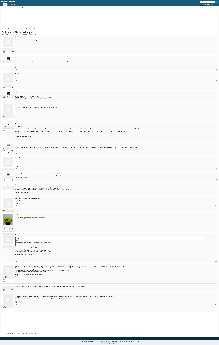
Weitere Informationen (112, 343)
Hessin (4, 187)
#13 (216, 261)
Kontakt (191, 338)
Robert (4, 126)
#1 (216, 45)
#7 (216, 153)
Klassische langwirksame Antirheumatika (18, 34)
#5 (216, 111)
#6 (216, 141)
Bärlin (13, 131)
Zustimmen (103, 343)
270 (13, 180)
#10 (216, 194)
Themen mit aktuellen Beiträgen (17, 7)
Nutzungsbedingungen (201, 338)
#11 (216, 205)
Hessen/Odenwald (11, 191)
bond (4, 226)
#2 (216, 69)
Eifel (32, 34)
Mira (4, 306)
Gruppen (12, 4)
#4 (216, 100)
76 (13, 52)
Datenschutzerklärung (211, 338)
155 (13, 190)
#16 (216, 304)
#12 (216, 221)
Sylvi (4, 148)
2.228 (13, 64)
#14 (216, 278)
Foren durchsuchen (5, 7)
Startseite (186, 338)
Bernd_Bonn (5, 276)
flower (4, 177)
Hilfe (195, 338)
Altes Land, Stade (11, 152)
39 (13, 281)
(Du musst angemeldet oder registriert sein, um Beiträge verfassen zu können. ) (202, 314)
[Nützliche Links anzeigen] (216, 29)
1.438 (13, 130)
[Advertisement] (109, 19)
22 (13, 290)
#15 (216, 290)
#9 (216, 179)
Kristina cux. (5, 61)
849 (13, 229)
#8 (216, 168)
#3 (216, 80)
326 (13, 151)
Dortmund (12, 230)
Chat (8, 4)
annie (4, 286)
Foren (5, 4)
